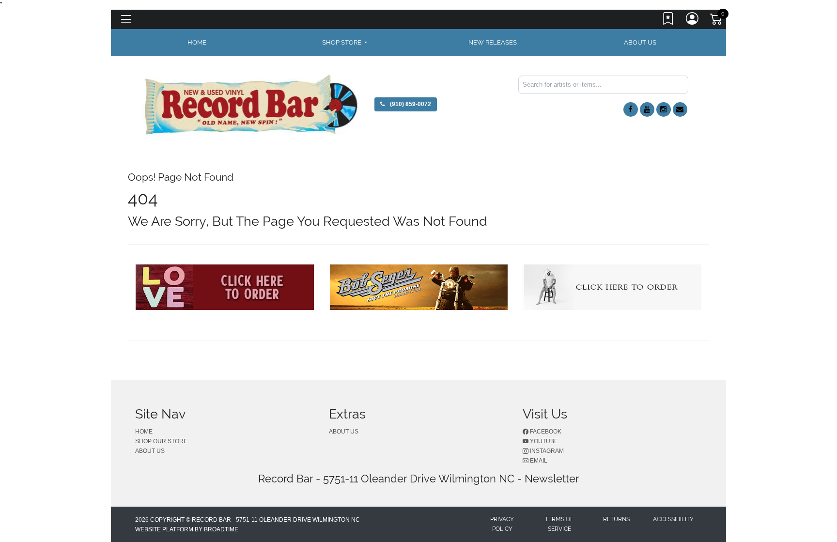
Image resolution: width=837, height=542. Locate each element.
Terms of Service (559, 524)
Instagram (546, 451)
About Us (640, 42)
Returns (616, 519)
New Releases (492, 42)
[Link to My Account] (692, 21)
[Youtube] (647, 109)
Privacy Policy (502, 524)
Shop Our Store (161, 441)
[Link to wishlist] (668, 21)
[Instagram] (663, 109)
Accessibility (673, 519)
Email (537, 460)
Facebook (544, 431)
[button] (344, 42)
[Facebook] (630, 109)
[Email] (680, 109)
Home (144, 431)
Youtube (543, 441)
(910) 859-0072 (409, 104)
